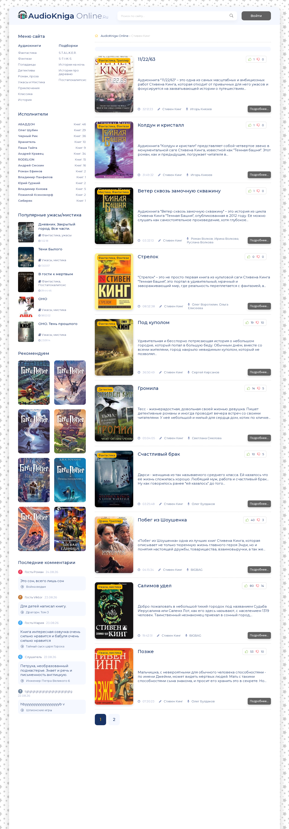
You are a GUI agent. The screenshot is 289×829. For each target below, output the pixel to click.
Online (68, 15)
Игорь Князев (201, 109)
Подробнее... (259, 109)
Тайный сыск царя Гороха (45, 646)
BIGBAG (197, 569)
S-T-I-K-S (65, 58)
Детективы (26, 70)
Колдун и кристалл (161, 125)
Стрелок (148, 256)
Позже (146, 651)
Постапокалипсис (72, 80)
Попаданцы (27, 64)
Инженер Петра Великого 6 (48, 680)
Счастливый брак (159, 454)
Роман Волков (202, 238)
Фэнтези (25, 58)
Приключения (29, 88)
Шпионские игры (39, 710)
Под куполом (154, 322)
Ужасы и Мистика (31, 82)
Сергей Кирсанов (205, 372)
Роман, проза (28, 76)
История (25, 100)
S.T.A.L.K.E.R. (68, 52)
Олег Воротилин (205, 304)
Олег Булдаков (203, 504)
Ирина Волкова (226, 238)
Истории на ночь (71, 64)
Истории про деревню (69, 72)
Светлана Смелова (206, 438)
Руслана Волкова (200, 242)
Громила (148, 388)
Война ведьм (36, 586)
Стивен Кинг (172, 109)
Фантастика (27, 52)
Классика (25, 94)
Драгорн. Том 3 (37, 612)
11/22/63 (146, 59)
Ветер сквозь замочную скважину (179, 191)
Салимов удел (155, 585)
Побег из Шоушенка (162, 520)
